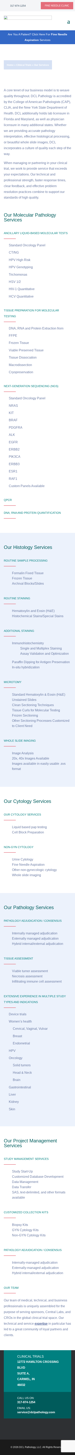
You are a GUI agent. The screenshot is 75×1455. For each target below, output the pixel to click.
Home (10, 65)
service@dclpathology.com (36, 1412)
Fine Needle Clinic (57, 5)
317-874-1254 (18, 5)
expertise (41, 1323)
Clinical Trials (23, 65)
